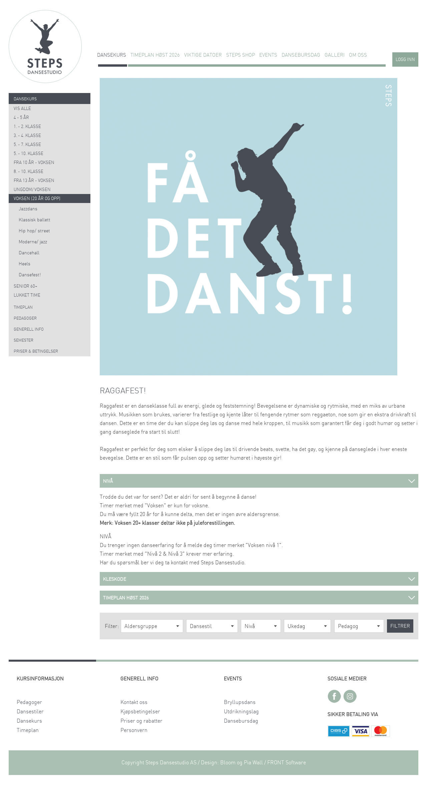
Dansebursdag (301, 55)
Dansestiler (30, 711)
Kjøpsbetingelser (140, 711)
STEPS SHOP (240, 55)
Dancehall (29, 253)
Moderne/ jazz (33, 242)
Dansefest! (30, 275)
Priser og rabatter (141, 721)
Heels (24, 264)
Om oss (358, 55)
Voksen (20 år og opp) (37, 199)
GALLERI (335, 55)
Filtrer (400, 626)
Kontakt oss (133, 702)
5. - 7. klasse (27, 145)
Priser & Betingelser (36, 351)
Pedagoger (25, 318)
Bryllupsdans (240, 702)
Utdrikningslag (241, 711)
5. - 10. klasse (28, 154)
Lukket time (27, 295)
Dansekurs (111, 55)
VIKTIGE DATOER (203, 55)
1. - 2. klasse (27, 127)
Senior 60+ (25, 286)
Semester (23, 340)
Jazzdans (28, 209)
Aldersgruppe (140, 626)
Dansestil (201, 626)
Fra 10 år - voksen (34, 163)
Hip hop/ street (34, 231)
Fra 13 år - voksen (34, 181)
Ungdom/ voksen (32, 190)
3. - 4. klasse (27, 136)
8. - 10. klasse (28, 172)
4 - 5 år (21, 118)
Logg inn (405, 60)
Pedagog (348, 626)
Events (268, 55)
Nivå (250, 626)
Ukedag (296, 626)
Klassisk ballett (34, 220)
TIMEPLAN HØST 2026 (155, 55)
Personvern (133, 730)
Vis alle (22, 109)
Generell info (29, 329)
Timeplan (23, 307)
